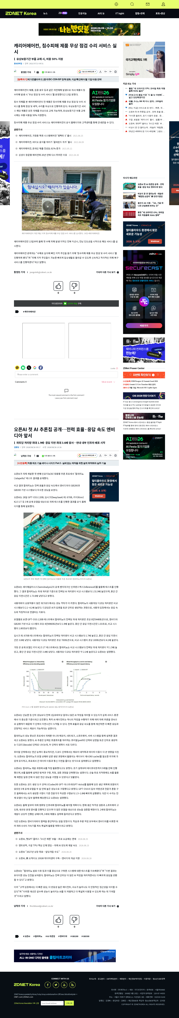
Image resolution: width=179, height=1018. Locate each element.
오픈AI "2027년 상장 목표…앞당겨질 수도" (39, 851)
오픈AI (27, 936)
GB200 (75, 936)
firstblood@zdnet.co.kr (41, 906)
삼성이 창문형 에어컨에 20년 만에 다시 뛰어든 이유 (43, 154)
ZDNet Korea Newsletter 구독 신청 (26, 1003)
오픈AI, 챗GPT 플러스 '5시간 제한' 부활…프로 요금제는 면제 (47, 839)
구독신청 (69, 1003)
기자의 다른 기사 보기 (106, 272)
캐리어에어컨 (30, 311)
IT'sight (120, 13)
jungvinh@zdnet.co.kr (41, 272)
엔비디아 (63, 936)
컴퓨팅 (16, 447)
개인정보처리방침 (135, 978)
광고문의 (101, 978)
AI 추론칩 (51, 936)
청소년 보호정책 (159, 978)
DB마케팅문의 (112, 978)
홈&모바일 (18, 63)
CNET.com (18, 996)
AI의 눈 (101, 13)
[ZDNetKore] (24, 7)
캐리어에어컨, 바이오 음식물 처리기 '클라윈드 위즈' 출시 (45, 142)
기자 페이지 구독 (49, 72)
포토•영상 (160, 13)
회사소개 (92, 978)
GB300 (86, 936)
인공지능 (82, 13)
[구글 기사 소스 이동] (87, 72)
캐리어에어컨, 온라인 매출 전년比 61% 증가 (39, 148)
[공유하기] (100, 72)
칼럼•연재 (140, 13)
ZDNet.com (28, 996)
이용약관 (147, 978)
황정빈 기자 (26, 72)
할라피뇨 (38, 936)
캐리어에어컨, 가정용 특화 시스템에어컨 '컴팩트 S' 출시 (45, 135)
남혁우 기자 (26, 455)
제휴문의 (123, 978)
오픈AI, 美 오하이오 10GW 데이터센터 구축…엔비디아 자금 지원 (49, 858)
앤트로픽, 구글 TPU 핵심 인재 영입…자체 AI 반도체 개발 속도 (48, 845)
